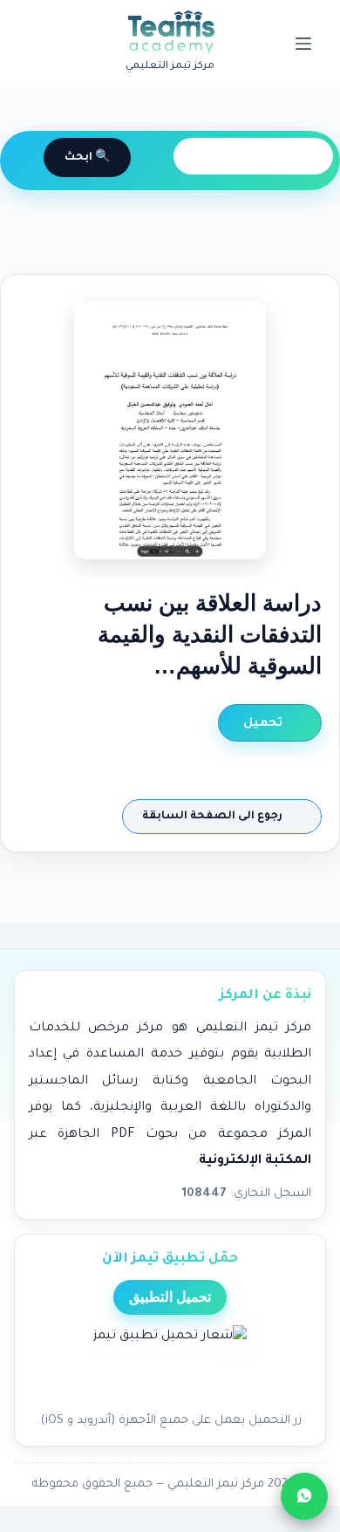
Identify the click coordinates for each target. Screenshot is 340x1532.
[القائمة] (303, 43)
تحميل (264, 723)
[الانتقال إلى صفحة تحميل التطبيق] (170, 1363)
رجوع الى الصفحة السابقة (213, 816)
